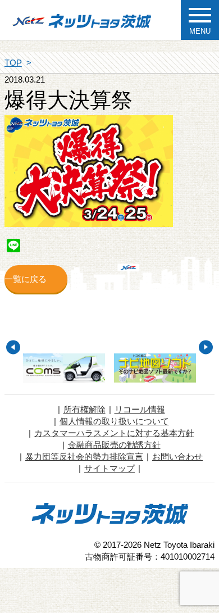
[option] (64, 368)
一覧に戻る (25, 279)
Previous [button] (13, 347)
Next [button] (206, 347)
